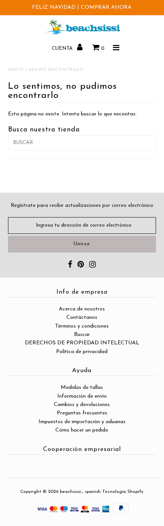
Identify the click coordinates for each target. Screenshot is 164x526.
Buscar (82, 334)
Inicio (16, 70)
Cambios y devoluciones (82, 405)
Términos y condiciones (82, 326)
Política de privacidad (82, 352)
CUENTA (63, 48)
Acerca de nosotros (82, 309)
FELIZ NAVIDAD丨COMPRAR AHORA (82, 7)
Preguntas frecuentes (82, 413)
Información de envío (82, 396)
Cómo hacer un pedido (81, 430)
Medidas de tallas (82, 387)
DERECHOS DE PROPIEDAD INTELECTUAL (82, 343)
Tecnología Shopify (122, 491)
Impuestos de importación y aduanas (82, 422)
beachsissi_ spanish (80, 491)
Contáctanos (81, 317)
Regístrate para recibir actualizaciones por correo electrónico (82, 205)
